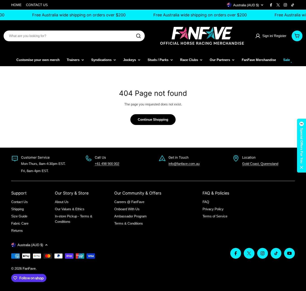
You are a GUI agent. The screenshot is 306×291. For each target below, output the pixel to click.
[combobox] (74, 36)
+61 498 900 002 (107, 164)
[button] (301, 146)
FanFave (29, 268)
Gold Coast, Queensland (260, 164)
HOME (16, 5)
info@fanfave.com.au (184, 164)
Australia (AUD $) (246, 5)
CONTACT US (37, 5)
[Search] (138, 36)
